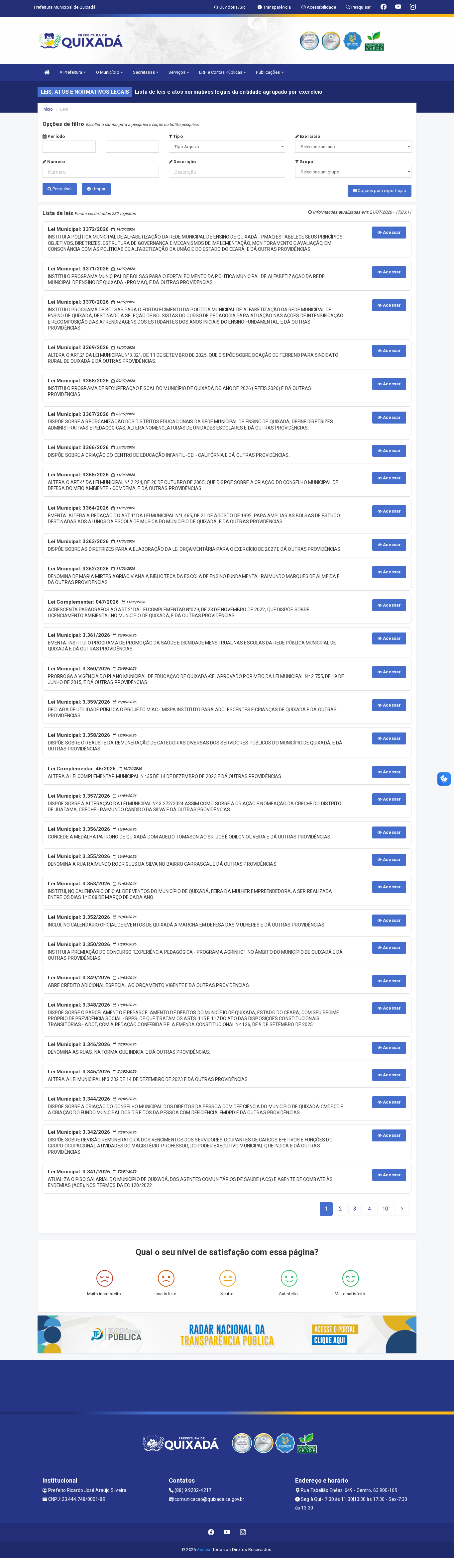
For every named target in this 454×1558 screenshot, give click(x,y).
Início (48, 109)
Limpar (98, 188)
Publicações (268, 72)
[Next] (402, 1209)
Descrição (184, 161)
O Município (108, 72)
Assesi (203, 1549)
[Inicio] (47, 72)
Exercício (309, 136)
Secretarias (144, 72)
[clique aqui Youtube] (227, 1532)
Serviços (177, 72)
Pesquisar (62, 188)
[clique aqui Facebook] (211, 1532)
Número (55, 161)
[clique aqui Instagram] (243, 1532)
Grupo (305, 161)
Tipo (177, 136)
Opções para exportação (381, 190)
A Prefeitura (71, 72)
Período (56, 136)
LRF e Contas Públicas (221, 72)
